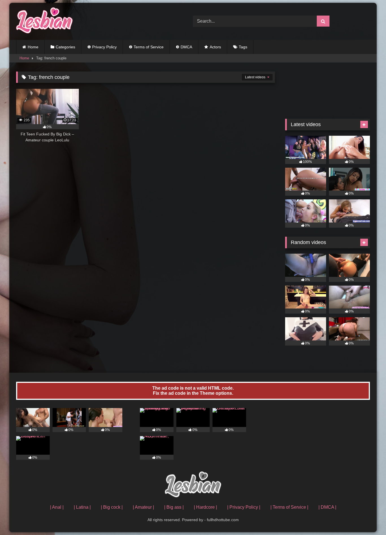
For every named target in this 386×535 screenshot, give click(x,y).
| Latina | (82, 507)
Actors (215, 47)
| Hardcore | (205, 507)
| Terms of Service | (289, 507)
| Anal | (57, 507)
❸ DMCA (184, 47)
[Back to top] (368, 518)
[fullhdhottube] (44, 21)
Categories (65, 47)
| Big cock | (112, 507)
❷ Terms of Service (146, 47)
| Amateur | (143, 507)
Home (33, 47)
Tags (243, 47)
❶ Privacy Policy (102, 47)
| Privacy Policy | (243, 507)
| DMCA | (327, 507)
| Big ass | (174, 507)
